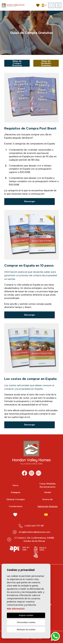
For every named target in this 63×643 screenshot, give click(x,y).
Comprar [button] (15, 492)
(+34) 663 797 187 (34, 525)
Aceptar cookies (26, 615)
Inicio (15, 485)
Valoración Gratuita (47, 506)
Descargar (29, 201)
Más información (16, 608)
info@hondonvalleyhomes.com (34, 532)
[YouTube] (38, 473)
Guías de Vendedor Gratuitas (46, 63)
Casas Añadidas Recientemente (47, 485)
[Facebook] (24, 473)
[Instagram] (31, 473)
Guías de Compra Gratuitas (17, 63)
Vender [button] (47, 492)
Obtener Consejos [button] (15, 499)
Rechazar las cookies (26, 629)
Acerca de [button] (47, 499)
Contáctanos (15, 506)
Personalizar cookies (26, 622)
